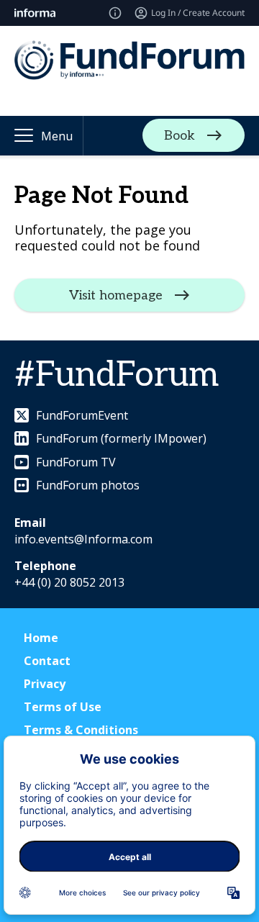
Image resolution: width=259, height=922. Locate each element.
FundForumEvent (82, 415)
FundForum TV (76, 462)
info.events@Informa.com (83, 539)
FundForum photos (88, 485)
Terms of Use (62, 707)
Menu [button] (57, 136)
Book (179, 135)
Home (41, 638)
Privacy (44, 684)
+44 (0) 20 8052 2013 (69, 582)
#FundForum (116, 375)
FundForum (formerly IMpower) (121, 438)
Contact (47, 661)
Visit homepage (116, 294)
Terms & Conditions (81, 730)
